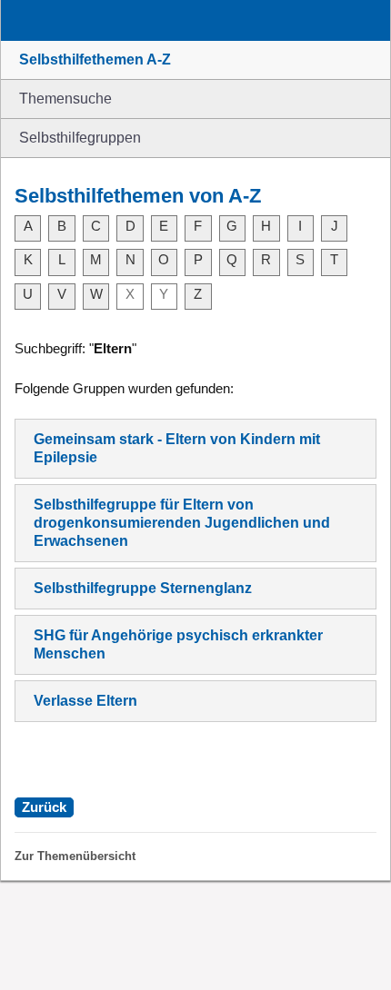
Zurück (44, 807)
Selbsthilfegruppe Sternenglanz (143, 588)
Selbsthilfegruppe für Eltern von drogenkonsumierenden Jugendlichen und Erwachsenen (182, 523)
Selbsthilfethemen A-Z (95, 59)
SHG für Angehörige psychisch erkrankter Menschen (178, 644)
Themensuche (65, 98)
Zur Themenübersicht (75, 856)
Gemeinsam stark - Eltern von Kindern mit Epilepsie (177, 448)
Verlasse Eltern (85, 700)
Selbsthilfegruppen (80, 137)
